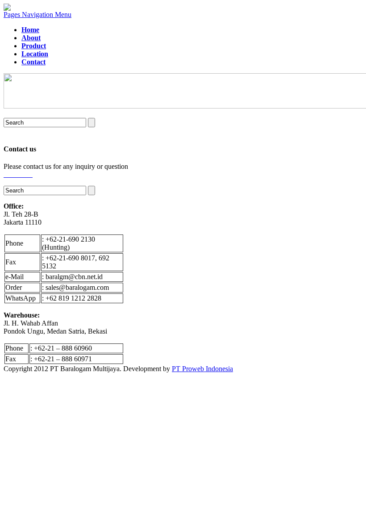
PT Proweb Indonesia (202, 368)
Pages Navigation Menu (37, 14)
